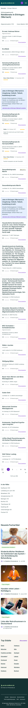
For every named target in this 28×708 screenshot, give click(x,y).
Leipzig (16, 656)
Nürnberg (16, 667)
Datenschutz (13, 697)
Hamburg (16, 645)
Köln (15, 649)
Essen (16, 660)
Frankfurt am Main (6, 653)
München (3, 649)
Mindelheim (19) (5, 493)
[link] (14, 37)
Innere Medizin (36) (22, 24)
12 (25, 469)
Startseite (3, 8)
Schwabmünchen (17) (7, 496)
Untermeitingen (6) (6, 509)
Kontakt (7, 697)
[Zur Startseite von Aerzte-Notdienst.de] (7, 3)
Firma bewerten (22, 42)
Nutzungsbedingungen (9, 699)
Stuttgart (16, 653)
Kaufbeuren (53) (5, 488)
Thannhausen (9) (5, 504)
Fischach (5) (4, 512)
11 (20, 469)
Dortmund (4, 660)
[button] (22, 3)
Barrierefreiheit (20, 697)
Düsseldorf (4, 656)
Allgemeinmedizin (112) (7, 24)
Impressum (22, 699)
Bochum (16, 671)
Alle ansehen (23, 640)
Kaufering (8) (4, 507)
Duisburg (3, 671)
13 (3, 472)
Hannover (3, 667)
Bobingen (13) (5, 499)
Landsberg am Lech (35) (8, 490)
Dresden (16, 663)
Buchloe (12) (4, 501)
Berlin (2, 645)
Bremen (3, 663)
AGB (18, 699)
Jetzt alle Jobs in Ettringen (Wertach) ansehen (14, 108)
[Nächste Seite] (25, 472)
